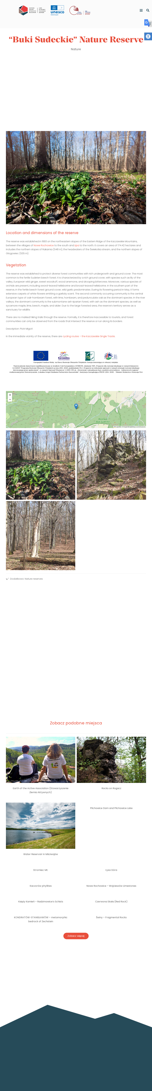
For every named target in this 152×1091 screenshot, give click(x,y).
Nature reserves (34, 579)
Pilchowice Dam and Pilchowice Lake (111, 808)
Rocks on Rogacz (111, 788)
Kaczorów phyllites (41, 886)
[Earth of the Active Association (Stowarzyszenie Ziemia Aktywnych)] (40, 760)
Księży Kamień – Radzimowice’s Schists (40, 901)
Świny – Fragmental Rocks (111, 917)
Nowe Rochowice (44, 245)
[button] (148, 36)
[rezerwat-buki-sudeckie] (40, 465)
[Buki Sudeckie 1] (40, 535)
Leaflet (118, 427)
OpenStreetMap (130, 427)
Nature (76, 49)
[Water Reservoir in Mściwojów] (40, 826)
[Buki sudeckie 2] (111, 465)
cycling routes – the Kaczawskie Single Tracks (89, 336)
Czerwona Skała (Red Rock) (111, 901)
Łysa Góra (111, 870)
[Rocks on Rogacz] (111, 760)
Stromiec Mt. (40, 870)
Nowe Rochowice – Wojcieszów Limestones (111, 886)
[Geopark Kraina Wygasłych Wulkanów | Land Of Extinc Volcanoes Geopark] (32, 10)
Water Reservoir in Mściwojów (40, 854)
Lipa (77, 245)
